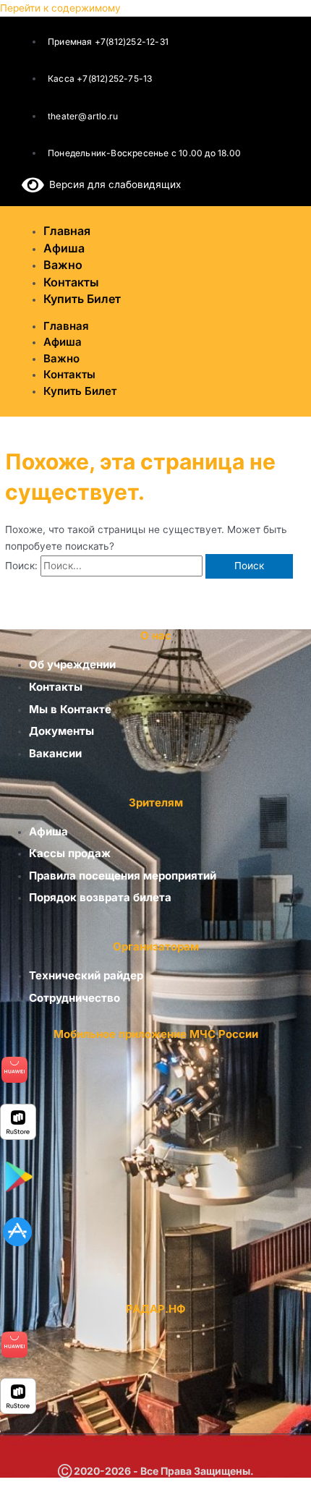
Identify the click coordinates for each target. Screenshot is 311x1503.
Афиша (62, 342)
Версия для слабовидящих (112, 184)
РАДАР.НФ (156, 1309)
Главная (66, 326)
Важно (61, 358)
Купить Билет (82, 298)
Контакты (69, 374)
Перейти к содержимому (60, 8)
